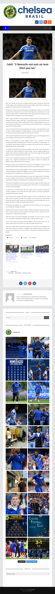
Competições (13, 271)
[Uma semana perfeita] (42, 249)
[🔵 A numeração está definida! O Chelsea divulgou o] (16, 370)
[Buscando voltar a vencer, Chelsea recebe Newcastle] (27, 249)
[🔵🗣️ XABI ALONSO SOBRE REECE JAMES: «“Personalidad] (38, 459)
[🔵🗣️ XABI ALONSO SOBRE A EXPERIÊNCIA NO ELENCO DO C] (38, 414)
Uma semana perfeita (40, 253)
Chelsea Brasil (25, 72)
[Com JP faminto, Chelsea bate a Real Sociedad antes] (38, 548)
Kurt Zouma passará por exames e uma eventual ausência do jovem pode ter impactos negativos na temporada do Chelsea (12, 256)
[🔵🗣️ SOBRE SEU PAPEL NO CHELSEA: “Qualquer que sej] (38, 370)
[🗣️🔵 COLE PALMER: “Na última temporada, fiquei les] (16, 504)
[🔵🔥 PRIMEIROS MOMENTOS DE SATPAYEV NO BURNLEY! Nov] (16, 481)
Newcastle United (27, 272)
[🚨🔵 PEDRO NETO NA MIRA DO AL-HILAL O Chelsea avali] (38, 481)
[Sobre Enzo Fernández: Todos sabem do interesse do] (16, 414)
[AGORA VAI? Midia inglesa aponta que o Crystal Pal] (16, 347)
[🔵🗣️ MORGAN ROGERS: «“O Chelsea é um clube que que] (38, 437)
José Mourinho (18, 272)
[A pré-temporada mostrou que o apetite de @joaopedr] (38, 526)
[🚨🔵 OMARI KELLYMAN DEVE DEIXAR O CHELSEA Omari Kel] (38, 392)
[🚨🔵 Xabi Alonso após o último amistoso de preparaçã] (16, 548)
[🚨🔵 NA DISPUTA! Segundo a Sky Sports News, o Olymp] (16, 459)
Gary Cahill (11, 272)
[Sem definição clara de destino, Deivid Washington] (38, 347)
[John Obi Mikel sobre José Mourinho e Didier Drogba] (16, 437)
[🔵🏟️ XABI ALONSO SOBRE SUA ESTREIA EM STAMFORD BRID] (38, 504)
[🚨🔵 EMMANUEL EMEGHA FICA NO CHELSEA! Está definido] (16, 392)
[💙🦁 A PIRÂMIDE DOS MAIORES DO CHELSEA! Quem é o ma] (16, 526)
